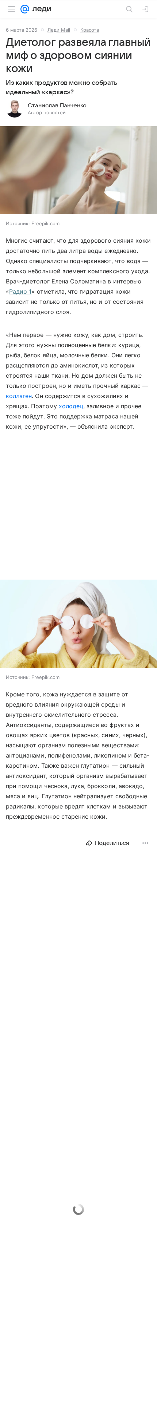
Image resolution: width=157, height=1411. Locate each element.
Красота (89, 30)
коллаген (19, 396)
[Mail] (24, 9)
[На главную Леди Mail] (40, 9)
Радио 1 (20, 291)
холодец (71, 406)
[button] (78, 171)
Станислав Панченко (57, 105)
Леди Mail (58, 30)
